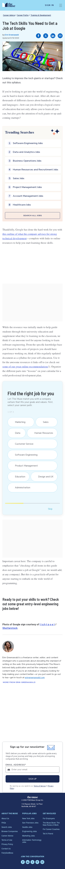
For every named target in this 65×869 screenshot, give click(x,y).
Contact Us (6, 848)
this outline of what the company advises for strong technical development (29, 236)
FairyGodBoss (7, 852)
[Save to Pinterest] (57, 47)
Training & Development (41, 15)
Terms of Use (7, 840)
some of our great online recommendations (25, 366)
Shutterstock (10, 628)
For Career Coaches (51, 829)
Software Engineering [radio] (24, 454)
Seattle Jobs (27, 827)
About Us (5, 818)
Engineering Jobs (29, 831)
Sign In (49, 5)
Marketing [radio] (18, 422)
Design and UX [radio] (44, 476)
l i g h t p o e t (47, 624)
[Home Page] (10, 5)
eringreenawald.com (35, 677)
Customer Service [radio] (22, 443)
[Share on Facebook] (38, 35)
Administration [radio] (21, 487)
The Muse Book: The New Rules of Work (51, 823)
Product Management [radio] (25, 465)
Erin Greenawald (12, 34)
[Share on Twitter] (45, 35)
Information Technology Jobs (31, 841)
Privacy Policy (7, 844)
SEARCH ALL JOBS (32, 215)
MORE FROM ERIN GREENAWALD (19, 682)
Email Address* (16, 764)
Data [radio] (16, 432)
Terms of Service (40, 786)
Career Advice (9, 15)
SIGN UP (32, 779)
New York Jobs (28, 818)
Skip (50, 509)
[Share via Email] (60, 35)
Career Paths (23, 15)
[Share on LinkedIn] (52, 35)
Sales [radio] (44, 422)
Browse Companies (10, 831)
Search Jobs (7, 827)
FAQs (4, 822)
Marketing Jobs (28, 835)
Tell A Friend (48, 833)
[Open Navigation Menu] (60, 5)
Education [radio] (18, 476)
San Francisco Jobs (30, 822)
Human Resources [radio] (42, 432)
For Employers (49, 818)
